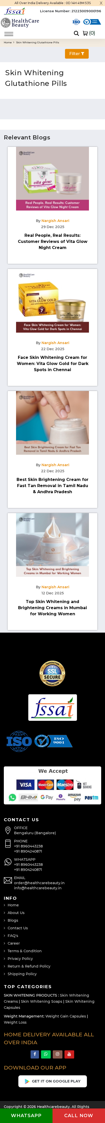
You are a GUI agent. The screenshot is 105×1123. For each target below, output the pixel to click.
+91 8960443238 (28, 846)
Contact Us (18, 928)
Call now (78, 1115)
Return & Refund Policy (29, 966)
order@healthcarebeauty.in (39, 883)
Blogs (13, 920)
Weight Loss (15, 1022)
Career (14, 943)
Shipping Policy (22, 974)
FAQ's (13, 935)
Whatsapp (26, 1115)
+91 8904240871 (28, 851)
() (91, 33)
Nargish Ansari (55, 220)
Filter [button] (75, 53)
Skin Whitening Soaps (41, 1001)
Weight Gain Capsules (65, 1016)
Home (8, 42)
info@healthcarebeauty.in (38, 888)
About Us (16, 912)
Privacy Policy (20, 958)
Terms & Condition (25, 951)
